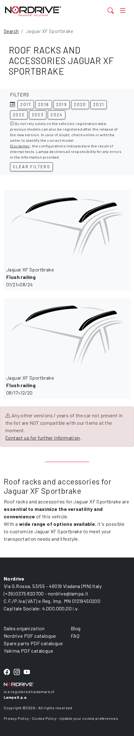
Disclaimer (20, 146)
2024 (56, 114)
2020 (80, 104)
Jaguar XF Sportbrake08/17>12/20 (30, 385)
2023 (38, 114)
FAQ (75, 636)
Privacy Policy (16, 718)
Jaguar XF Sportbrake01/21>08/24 (30, 276)
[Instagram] (17, 672)
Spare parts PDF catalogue (33, 643)
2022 (19, 114)
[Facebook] (7, 672)
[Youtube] (27, 672)
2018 (43, 104)
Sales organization (24, 628)
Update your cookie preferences (89, 718)
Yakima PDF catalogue (28, 651)
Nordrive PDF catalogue (30, 636)
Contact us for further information (42, 438)
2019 (61, 104)
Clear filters (31, 166)
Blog (76, 628)
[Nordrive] (45, 11)
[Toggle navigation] (122, 10)
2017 (25, 104)
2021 (98, 104)
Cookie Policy (44, 718)
